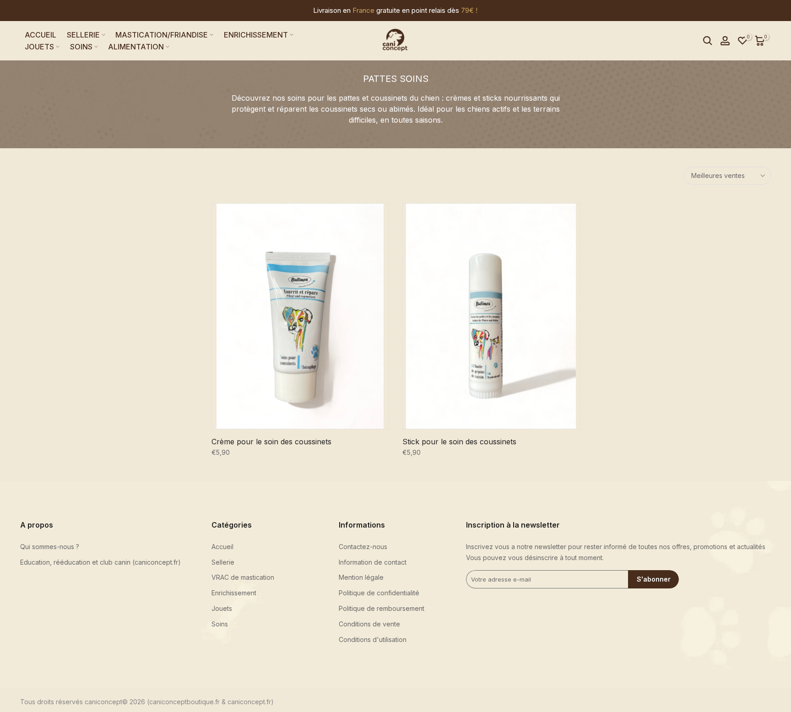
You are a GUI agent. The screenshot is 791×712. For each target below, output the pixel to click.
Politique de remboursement (381, 608)
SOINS (81, 46)
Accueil (222, 546)
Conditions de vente (369, 624)
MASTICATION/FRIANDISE (161, 34)
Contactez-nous (363, 546)
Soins (219, 624)
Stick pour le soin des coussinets (459, 441)
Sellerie (222, 562)
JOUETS (39, 46)
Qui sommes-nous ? (49, 546)
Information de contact (372, 562)
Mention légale (361, 577)
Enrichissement (233, 593)
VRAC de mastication (242, 577)
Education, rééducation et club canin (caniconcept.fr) (100, 562)
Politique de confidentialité (379, 593)
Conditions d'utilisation (372, 639)
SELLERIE (83, 34)
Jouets (221, 608)
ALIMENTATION (136, 46)
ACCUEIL (40, 34)
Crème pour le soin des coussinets (271, 441)
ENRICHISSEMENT (256, 34)
